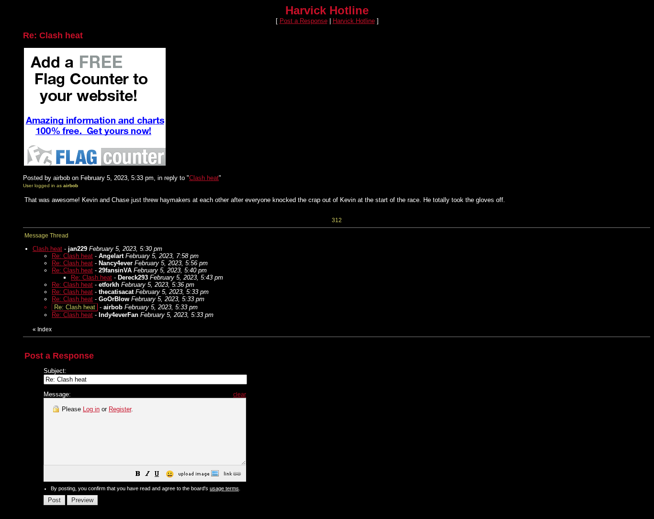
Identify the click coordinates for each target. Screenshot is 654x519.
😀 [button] (170, 474)
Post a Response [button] (303, 20)
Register (120, 409)
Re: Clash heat (72, 256)
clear (239, 394)
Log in (91, 409)
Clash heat (204, 177)
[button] (138, 475)
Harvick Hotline (354, 20)
